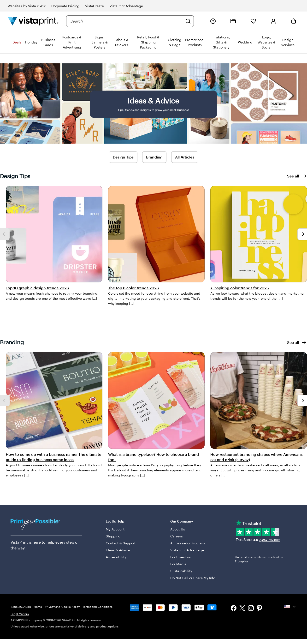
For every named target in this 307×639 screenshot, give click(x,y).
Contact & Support (121, 543)
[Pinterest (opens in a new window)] (259, 608)
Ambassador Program (187, 543)
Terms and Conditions (97, 606)
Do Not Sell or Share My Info (192, 578)
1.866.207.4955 (21, 606)
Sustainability (181, 571)
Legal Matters (20, 613)
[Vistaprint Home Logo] (33, 21)
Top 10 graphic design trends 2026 (37, 288)
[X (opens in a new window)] (242, 609)
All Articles (184, 157)
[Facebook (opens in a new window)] (233, 608)
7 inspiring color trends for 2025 (239, 288)
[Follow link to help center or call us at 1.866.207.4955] (213, 21)
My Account (115, 529)
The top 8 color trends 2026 (133, 288)
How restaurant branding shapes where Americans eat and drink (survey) (256, 457)
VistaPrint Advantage (126, 6)
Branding (154, 157)
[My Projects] (233, 21)
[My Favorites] (253, 21)
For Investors (180, 557)
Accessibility (116, 557)
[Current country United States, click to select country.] (290, 606)
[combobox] (126, 21)
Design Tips (123, 157)
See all (293, 176)
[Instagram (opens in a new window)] (251, 608)
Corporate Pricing (65, 6)
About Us (177, 529)
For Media (178, 564)
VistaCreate (94, 6)
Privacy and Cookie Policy (62, 606)
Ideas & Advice (118, 550)
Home (38, 606)
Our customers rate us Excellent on (259, 559)
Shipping (113, 536)
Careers (176, 536)
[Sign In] (273, 21)
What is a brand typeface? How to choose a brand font (153, 457)
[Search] (188, 21)
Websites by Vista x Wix (27, 6)
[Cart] (293, 21)
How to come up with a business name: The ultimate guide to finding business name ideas (53, 457)
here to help (43, 542)
